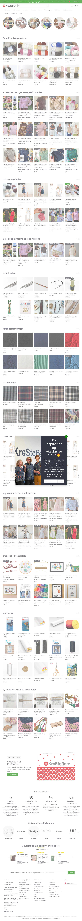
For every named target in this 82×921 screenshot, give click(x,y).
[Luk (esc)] (66, 436)
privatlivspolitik (56, 476)
